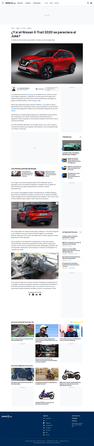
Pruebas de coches (73, 253)
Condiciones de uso (64, 441)
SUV (22, 107)
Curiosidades (71, 268)
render (13, 111)
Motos (69, 260)
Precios (70, 245)
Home (12, 28)
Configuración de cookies (52, 441)
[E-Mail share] (40, 294)
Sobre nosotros (76, 415)
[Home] (10, 3)
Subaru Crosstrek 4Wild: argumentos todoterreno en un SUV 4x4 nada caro (71, 250)
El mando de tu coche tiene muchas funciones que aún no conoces (70, 264)
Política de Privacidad (30, 441)
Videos (51, 3)
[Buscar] (88, 3)
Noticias (20, 3)
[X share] (33, 294)
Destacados (36, 3)
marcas (31, 94)
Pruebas (27, 3)
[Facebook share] (29, 294)
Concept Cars (71, 239)
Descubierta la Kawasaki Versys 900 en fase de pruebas (71, 257)
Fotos (46, 3)
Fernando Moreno (24, 88)
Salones (57, 3)
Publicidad (74, 418)
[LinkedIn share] (36, 294)
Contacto (74, 420)
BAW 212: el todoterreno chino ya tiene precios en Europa (71, 243)
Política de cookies (41, 441)
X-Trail (23, 28)
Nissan (18, 28)
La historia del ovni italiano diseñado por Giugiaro (70, 236)
